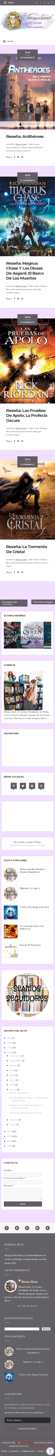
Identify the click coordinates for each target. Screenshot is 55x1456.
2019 (9, 1047)
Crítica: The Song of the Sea (34, 907)
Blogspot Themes (37, 1446)
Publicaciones (28, 1451)
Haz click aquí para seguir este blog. (27, 845)
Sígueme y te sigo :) (30, 888)
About (40, 1451)
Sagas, (17, 292)
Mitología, (37, 289)
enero (13, 1124)
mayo (13, 1080)
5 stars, (36, 144)
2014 (9, 1146)
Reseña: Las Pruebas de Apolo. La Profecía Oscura (26, 415)
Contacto (14, 1451)
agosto (14, 1065)
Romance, (26, 151)
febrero (14, 1119)
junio (12, 1075)
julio (12, 1070)
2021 (9, 1038)
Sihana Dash (20, 144)
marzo (13, 1089)
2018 (9, 1052)
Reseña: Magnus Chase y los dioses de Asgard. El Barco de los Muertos (25, 271)
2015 (9, 1141)
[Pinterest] (32, 786)
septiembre (16, 1060)
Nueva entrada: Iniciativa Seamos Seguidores (32, 870)
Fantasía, (25, 147)
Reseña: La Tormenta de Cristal (25, 1112)
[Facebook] (14, 786)
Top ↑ (48, 1451)
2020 (10, 1042)
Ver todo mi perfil (27, 1306)
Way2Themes (27, 1442)
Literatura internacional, (22, 289)
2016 (9, 1136)
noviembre (15, 1055)
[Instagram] (41, 786)
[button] (9, 2)
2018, (31, 144)
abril (12, 1084)
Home (4, 1451)
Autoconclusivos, (13, 147)
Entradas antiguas (43, 601)
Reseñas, (18, 151)
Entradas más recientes (9, 603)
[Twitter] (23, 786)
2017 (9, 1131)
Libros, (32, 147)
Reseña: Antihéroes (25, 136)
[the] (22, 635)
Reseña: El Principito (30, 945)
